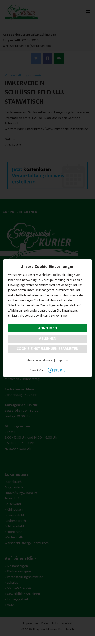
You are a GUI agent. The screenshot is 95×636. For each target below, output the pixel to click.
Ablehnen (47, 338)
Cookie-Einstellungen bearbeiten (47, 349)
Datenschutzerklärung (38, 360)
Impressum (64, 360)
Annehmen (47, 328)
